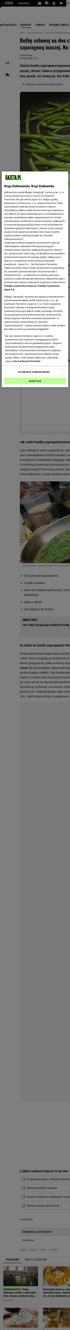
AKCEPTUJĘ (35, 381)
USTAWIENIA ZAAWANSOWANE (34, 372)
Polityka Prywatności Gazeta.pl (20, 286)
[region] (35, 279)
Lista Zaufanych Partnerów (26, 361)
